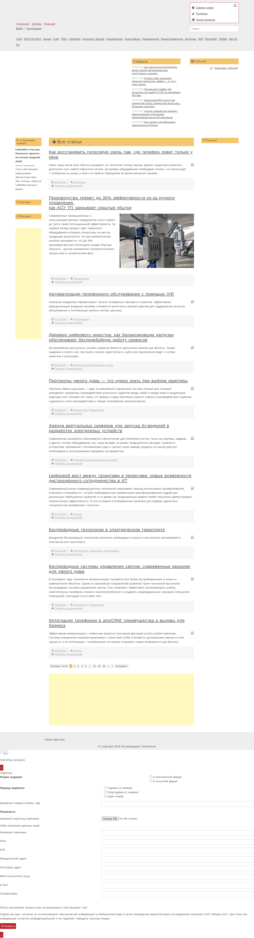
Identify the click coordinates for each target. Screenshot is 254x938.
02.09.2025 (60, 365)
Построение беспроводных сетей (93, 365)
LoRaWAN (74, 39)
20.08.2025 (60, 460)
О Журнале (22, 23)
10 (94, 666)
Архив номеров (205, 19)
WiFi (200, 39)
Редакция (49, 23)
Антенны (190, 39)
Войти (19, 28)
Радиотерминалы (172, 39)
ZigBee (223, 39)
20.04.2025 (60, 550)
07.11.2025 (60, 319)
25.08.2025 (60, 410)
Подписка (202, 13)
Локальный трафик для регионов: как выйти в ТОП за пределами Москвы (156, 92)
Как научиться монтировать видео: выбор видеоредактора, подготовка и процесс (154, 70)
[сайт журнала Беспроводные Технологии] (146, 739)
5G (18, 44)
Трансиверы (132, 39)
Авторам (37, 23)
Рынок (47, 39)
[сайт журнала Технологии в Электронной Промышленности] (102, 739)
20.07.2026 (60, 182)
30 (104, 666)
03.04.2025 (60, 650)
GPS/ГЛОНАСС (33, 39)
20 (99, 666)
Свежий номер (205, 7)
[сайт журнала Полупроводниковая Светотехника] (174, 739)
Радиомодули (150, 39)
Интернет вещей (93, 39)
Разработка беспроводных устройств (96, 460)
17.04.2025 (60, 604)
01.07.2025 (60, 514)
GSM (19, 39)
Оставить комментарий (68, 185)
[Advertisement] (28, 283)
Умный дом (81, 410)
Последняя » (121, 666)
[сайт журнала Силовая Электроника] (78, 739)
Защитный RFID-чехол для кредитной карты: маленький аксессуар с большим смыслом (156, 103)
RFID (64, 39)
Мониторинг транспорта (88, 550)
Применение (114, 39)
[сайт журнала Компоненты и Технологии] (124, 739)
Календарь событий (226, 68)
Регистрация (34, 28)
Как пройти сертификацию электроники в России (154, 123)
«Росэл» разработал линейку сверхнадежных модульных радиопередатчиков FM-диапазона (154, 114)
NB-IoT (233, 39)
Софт (56, 39)
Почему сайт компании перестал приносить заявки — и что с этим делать (154, 81)
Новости (142, 61)
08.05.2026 (60, 278)
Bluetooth (211, 39)
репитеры (80, 182)
